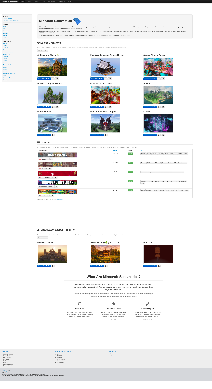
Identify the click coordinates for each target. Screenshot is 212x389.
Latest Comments (8, 364)
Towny (185, 162)
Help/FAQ (59, 356)
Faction (149, 153)
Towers (5, 60)
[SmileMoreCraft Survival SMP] (57, 184)
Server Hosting (61, 359)
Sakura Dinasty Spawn (154, 55)
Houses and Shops (8, 52)
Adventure (143, 181)
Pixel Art (5, 71)
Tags (141, 150)
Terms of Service (61, 361)
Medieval (5, 33)
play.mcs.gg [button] (44, 168)
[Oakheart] (57, 194)
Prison (171, 153)
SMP (175, 162)
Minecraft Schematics (10, 1)
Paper (167, 190)
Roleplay (164, 162)
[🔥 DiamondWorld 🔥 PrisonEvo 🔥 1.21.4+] (57, 175)
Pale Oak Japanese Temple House (107, 55)
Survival (185, 153)
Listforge (5, 371)
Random (5, 362)
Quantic (147, 111)
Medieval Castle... (46, 242)
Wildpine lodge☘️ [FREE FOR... (105, 242)
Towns (4, 63)
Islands (5, 69)
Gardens (5, 67)
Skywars (180, 153)
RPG (182, 172)
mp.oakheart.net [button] (45, 196)
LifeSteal (154, 153)
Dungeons (5, 47)
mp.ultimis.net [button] (44, 159)
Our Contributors (7, 366)
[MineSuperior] (57, 166)
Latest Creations (7, 356)
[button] (51, 159)
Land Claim (161, 190)
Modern (5, 35)
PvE (160, 162)
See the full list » (42, 50)
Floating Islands (7, 65)
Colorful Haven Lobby (101, 83)
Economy (143, 162)
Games (5, 50)
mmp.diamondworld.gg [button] (47, 177)
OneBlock (160, 153)
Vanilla (142, 183)
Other (4, 37)
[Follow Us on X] (111, 354)
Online (130, 153)
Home (22, 1)
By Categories (7, 357)
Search (37, 1)
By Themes (6, 359)
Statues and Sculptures (9, 73)
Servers (43, 1)
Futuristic (5, 31)
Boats (4, 75)
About (69, 1)
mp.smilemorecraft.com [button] (47, 186)
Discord (143, 172)
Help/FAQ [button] (61, 1)
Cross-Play (150, 181)
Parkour (166, 153)
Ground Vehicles (7, 80)
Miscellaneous (6, 54)
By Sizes (5, 361)
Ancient (5, 26)
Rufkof (146, 83)
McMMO (155, 162)
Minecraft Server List (8, 18)
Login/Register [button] (52, 1)
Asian (4, 29)
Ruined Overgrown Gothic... (51, 83)
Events (154, 172)
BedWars (143, 153)
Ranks (172, 190)
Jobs (164, 172)
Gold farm (148, 242)
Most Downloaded (8, 354)
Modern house (44, 111)
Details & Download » (44, 79)
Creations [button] (29, 1)
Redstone (5, 56)
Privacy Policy (60, 362)
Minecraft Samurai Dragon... (104, 111)
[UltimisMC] (57, 157)
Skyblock (170, 162)
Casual (143, 190)
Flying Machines (7, 78)
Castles (5, 45)
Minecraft (59, 357)
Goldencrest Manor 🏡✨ (49, 55)
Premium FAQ (60, 199)
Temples (5, 58)
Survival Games (182, 181)
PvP (175, 153)
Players (115, 150)
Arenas (5, 43)
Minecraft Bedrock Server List (10, 21)
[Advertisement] (106, 9)
